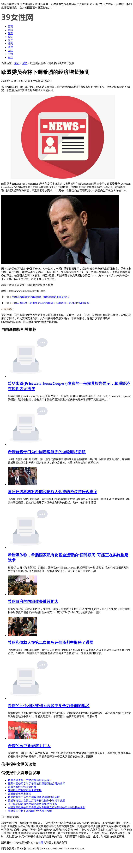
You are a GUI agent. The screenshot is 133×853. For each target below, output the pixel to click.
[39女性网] (17, 20)
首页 (10, 26)
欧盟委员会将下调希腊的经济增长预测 (30, 810)
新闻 (10, 30)
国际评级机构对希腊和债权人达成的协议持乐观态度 (52, 492)
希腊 (40, 842)
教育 (10, 33)
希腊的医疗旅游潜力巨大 (29, 746)
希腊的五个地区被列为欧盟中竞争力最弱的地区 (49, 706)
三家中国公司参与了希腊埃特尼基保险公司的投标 (36, 783)
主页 (16, 63)
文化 (10, 50)
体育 (10, 47)
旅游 (10, 53)
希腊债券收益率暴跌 (19, 793)
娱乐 (10, 57)
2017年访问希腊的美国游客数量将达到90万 (32, 804)
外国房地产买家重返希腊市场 (25, 790)
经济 (10, 36)
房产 (10, 40)
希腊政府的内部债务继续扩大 (33, 601)
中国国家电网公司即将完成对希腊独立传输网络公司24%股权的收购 (50, 303)
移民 (10, 43)
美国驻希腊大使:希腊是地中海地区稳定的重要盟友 (40, 297)
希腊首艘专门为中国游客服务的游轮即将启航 (47, 452)
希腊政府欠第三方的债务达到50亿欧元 (30, 780)
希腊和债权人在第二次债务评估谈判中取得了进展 (50, 642)
